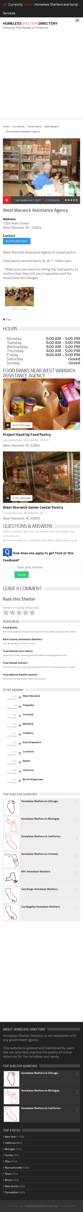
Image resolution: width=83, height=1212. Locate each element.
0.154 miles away (21, 498)
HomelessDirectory (30, 23)
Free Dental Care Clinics (18, 651)
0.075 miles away (21, 425)
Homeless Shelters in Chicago (39, 801)
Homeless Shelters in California (40, 836)
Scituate (28, 714)
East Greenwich (32, 742)
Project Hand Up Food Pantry (27, 434)
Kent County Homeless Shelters (22, 639)
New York (10, 1137)
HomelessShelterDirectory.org (41, 1206)
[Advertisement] (41, 77)
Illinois (8, 1180)
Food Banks (19, 126)
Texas (8, 1174)
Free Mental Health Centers (20, 674)
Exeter (26, 760)
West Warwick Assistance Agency (23, 131)
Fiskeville (28, 705)
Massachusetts (13, 1167)
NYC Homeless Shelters (35, 871)
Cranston (28, 751)
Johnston (28, 770)
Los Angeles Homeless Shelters (40, 906)
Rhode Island (34, 126)
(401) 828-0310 (17, 241)
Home (6, 126)
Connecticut (11, 1192)
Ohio (7, 1161)
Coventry (28, 733)
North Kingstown (33, 779)
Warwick (28, 723)
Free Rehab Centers (15, 663)
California (10, 1143)
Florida (9, 1155)
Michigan (10, 1149)
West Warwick (52, 126)
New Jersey (11, 1186)
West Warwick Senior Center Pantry (33, 507)
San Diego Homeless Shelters (39, 889)
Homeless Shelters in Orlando (39, 854)
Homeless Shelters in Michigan (40, 818)
